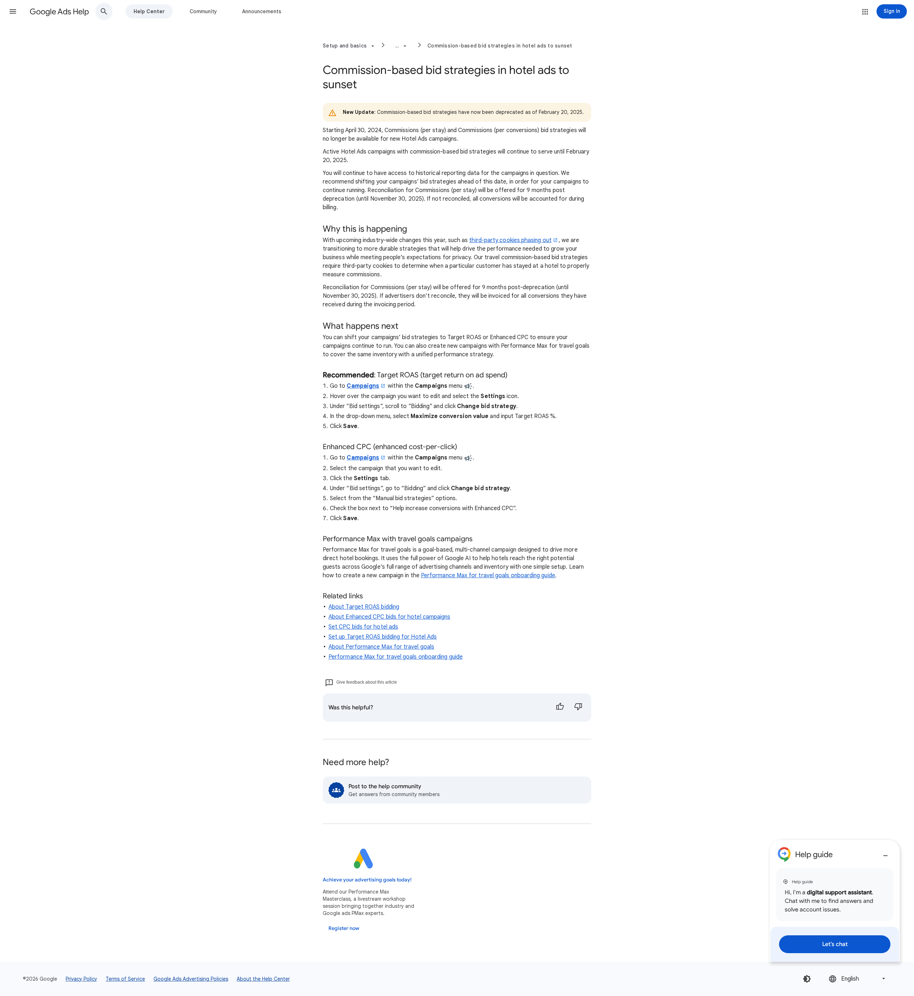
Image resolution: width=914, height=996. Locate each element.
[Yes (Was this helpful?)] (560, 708)
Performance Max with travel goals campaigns (397, 538)
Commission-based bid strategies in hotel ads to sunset (499, 45)
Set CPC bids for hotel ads (363, 626)
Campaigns (363, 385)
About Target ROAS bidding (363, 606)
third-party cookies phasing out (510, 240)
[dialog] (835, 901)
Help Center (149, 11)
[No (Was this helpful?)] (578, 708)
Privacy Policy (81, 979)
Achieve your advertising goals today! (367, 880)
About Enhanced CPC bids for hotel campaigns (389, 616)
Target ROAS (397, 375)
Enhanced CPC (347, 446)
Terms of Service (125, 979)
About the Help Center (263, 979)
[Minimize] (885, 853)
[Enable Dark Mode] (806, 978)
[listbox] (857, 978)
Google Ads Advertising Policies (191, 979)
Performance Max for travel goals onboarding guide (488, 575)
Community (203, 11)
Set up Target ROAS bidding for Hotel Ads (382, 636)
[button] (12, 11)
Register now (343, 928)
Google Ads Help (59, 11)
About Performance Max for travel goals (381, 646)
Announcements (261, 11)
